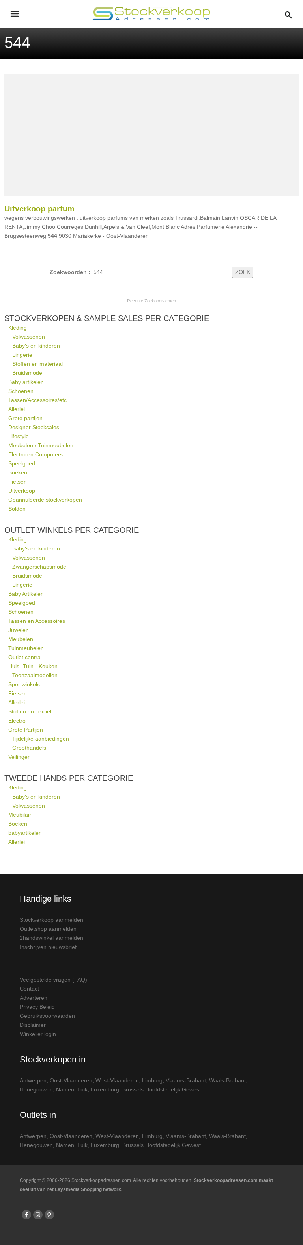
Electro (17, 720)
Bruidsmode (27, 373)
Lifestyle (18, 436)
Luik (82, 1089)
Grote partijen (25, 418)
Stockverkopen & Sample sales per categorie (106, 318)
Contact (29, 989)
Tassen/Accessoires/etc (37, 400)
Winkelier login (38, 1034)
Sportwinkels (24, 684)
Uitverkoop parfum (39, 208)
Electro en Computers (35, 454)
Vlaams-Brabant (186, 1080)
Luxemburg (105, 1089)
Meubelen (20, 639)
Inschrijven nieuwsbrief (48, 947)
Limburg (152, 1080)
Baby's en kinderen (36, 346)
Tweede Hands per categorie (68, 778)
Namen (65, 1089)
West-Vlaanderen (117, 1080)
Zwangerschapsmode (39, 566)
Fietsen (17, 481)
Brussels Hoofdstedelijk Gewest (161, 1089)
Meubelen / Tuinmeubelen (40, 445)
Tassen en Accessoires (36, 621)
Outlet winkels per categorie (71, 530)
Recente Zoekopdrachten (151, 300)
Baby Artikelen (26, 594)
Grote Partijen (25, 729)
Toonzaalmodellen (35, 675)
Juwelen (18, 630)
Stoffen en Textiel (29, 711)
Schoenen (21, 391)
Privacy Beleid (37, 1007)
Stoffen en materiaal (37, 364)
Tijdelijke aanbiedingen (40, 739)
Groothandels (29, 748)
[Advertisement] (151, 135)
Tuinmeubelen (26, 648)
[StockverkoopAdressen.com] (151, 14)
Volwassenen (28, 336)
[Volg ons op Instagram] (38, 1214)
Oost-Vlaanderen (71, 1080)
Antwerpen (33, 1080)
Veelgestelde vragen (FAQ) (53, 979)
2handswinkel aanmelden (51, 938)
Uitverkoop (21, 490)
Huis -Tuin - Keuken (33, 666)
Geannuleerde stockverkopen (45, 500)
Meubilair (19, 814)
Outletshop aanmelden (48, 929)
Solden (17, 509)
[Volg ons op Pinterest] (49, 1214)
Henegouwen (36, 1089)
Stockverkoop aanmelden (51, 920)
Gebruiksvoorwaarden (47, 1016)
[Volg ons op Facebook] (26, 1214)
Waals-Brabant (227, 1080)
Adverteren (33, 998)
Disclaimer (33, 1025)
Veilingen (19, 757)
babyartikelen (25, 833)
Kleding (17, 327)
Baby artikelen (26, 382)
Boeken (17, 472)
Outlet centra (24, 657)
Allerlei (16, 409)
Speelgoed (21, 463)
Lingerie (22, 355)
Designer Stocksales (33, 427)
